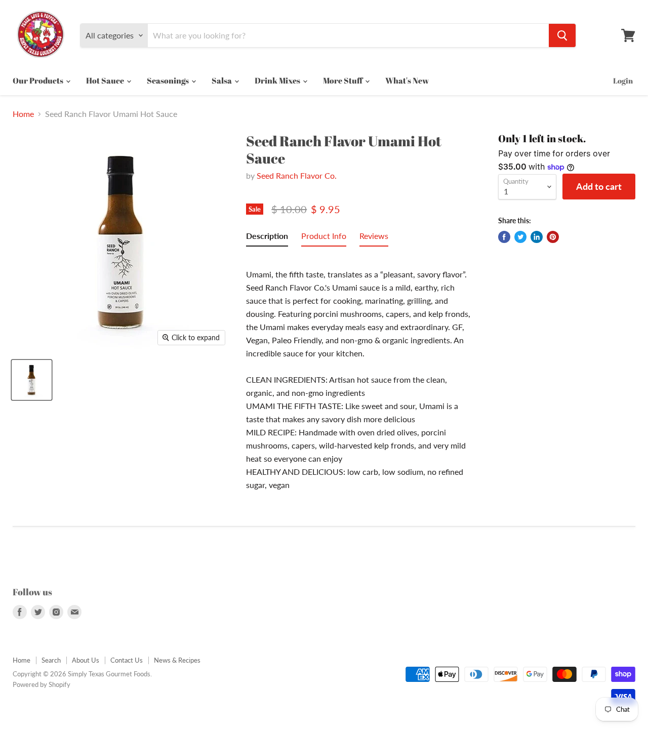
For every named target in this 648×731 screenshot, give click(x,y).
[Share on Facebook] (504, 237)
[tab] (267, 238)
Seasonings (168, 80)
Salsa (222, 80)
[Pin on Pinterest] (553, 237)
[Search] (562, 35)
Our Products (39, 80)
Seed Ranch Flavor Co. (297, 175)
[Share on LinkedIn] (537, 237)
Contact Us (126, 660)
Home (23, 113)
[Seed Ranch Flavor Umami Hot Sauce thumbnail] (32, 380)
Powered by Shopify (41, 684)
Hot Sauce (106, 80)
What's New (407, 80)
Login (623, 80)
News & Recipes (177, 660)
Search (51, 660)
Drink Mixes (278, 80)
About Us (85, 660)
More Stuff (343, 80)
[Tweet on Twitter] (520, 237)
